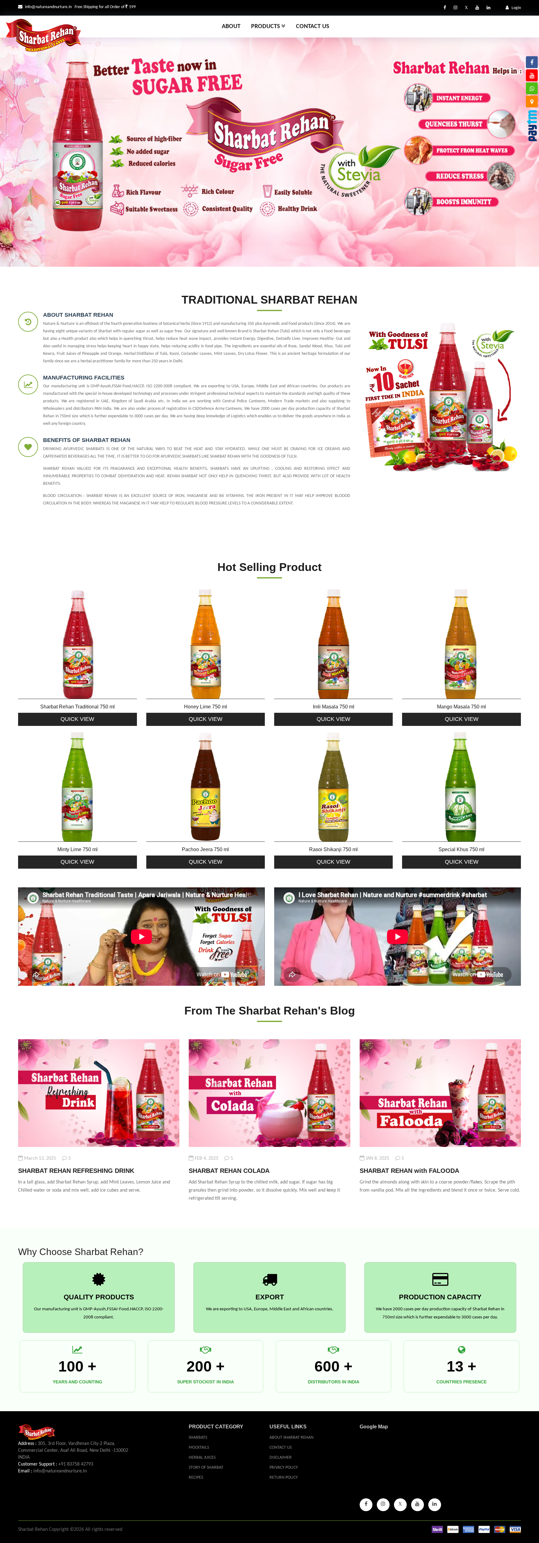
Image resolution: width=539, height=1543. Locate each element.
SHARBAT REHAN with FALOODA (409, 1170)
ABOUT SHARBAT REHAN (78, 315)
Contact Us (312, 26)
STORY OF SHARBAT (206, 1467)
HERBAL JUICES (202, 1457)
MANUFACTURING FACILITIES (83, 378)
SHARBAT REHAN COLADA (229, 1170)
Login (516, 8)
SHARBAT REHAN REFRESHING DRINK (76, 1170)
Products (266, 26)
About (231, 26)
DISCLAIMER (281, 1457)
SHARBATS (198, 1437)
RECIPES (196, 1477)
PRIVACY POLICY (284, 1467)
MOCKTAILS (199, 1447)
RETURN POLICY (284, 1477)
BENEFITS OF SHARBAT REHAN (86, 440)
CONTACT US (281, 1447)
